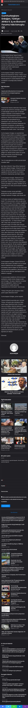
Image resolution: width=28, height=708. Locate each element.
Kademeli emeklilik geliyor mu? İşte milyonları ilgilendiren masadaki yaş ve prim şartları (21, 430)
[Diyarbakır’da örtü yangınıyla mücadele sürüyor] (6, 562)
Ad (2, 480)
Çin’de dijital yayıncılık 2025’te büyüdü (12, 536)
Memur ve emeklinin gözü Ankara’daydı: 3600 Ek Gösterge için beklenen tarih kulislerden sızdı (7, 430)
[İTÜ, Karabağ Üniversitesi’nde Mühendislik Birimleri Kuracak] (6, 588)
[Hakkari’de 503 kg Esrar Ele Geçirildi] (6, 609)
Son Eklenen (14, 512)
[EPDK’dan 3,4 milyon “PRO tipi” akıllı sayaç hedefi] (7, 406)
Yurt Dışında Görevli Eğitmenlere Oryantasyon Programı (18, 601)
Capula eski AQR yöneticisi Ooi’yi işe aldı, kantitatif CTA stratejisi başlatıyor (13, 530)
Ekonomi (10, 10)
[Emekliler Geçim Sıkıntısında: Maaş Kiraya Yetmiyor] (7, 440)
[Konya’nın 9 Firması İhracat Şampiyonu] (21, 440)
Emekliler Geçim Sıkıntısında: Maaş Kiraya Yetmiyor (6, 447)
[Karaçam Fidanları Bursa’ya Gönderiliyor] (5, 100)
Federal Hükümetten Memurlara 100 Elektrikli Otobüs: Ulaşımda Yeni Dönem (14, 620)
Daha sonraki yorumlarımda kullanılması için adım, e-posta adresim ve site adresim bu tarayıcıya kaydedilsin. (14, 499)
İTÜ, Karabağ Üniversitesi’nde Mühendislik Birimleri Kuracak (18, 587)
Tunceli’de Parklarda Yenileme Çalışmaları (16, 554)
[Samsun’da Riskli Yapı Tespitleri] (21, 406)
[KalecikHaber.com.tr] (14, 4)
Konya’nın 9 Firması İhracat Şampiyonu (20, 446)
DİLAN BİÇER (6, 31)
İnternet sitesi (4, 491)
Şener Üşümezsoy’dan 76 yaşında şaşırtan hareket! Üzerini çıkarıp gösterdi (13, 581)
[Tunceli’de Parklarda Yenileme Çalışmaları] (6, 555)
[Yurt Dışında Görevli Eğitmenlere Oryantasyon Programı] (6, 602)
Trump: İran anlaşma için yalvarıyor (11, 540)
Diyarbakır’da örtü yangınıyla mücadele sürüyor (16, 562)
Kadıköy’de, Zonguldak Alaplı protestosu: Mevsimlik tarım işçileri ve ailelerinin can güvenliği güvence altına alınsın (13, 569)
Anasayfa (4, 10)
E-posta (3, 485)
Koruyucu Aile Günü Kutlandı (9, 549)
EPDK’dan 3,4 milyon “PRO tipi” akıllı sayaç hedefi (7, 413)
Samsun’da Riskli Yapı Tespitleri (20, 412)
